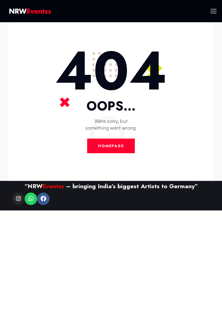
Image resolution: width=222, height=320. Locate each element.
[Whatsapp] (31, 199)
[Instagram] (18, 199)
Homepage (111, 146)
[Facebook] (43, 199)
